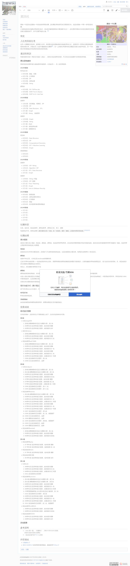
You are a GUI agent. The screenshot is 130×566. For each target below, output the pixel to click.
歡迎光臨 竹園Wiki (65, 272)
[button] (54, 294)
